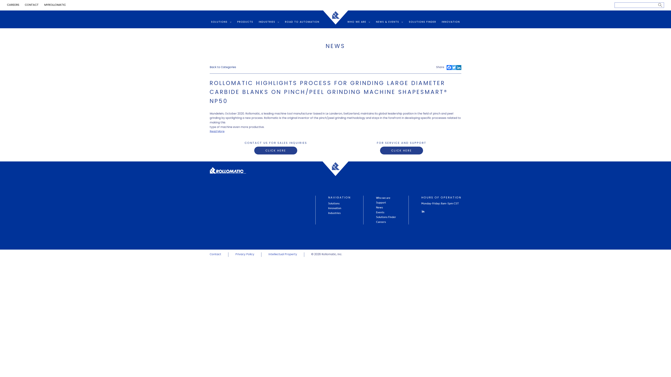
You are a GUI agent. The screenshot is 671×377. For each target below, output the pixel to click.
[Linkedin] (458, 67)
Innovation (451, 22)
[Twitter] (454, 67)
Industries (267, 22)
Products (245, 22)
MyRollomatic (55, 5)
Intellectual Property (282, 254)
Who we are (383, 197)
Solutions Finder (422, 22)
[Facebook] (449, 67)
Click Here (275, 150)
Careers (13, 5)
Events (380, 212)
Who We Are (356, 22)
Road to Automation (302, 22)
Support (381, 202)
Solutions (219, 22)
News (379, 207)
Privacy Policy (244, 254)
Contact (32, 5)
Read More (217, 131)
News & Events (387, 22)
